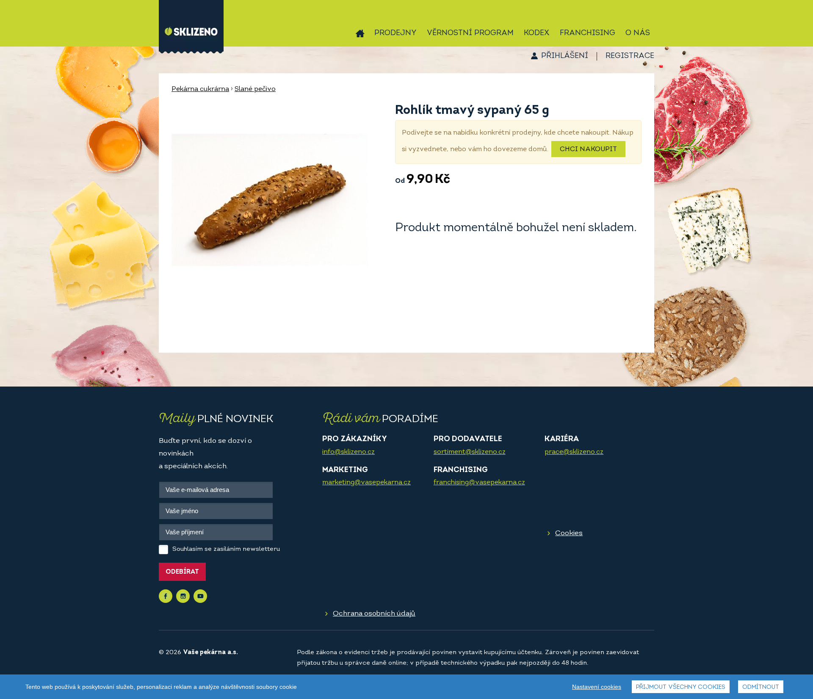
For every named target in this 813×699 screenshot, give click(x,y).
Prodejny (395, 33)
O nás (637, 33)
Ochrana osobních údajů (374, 613)
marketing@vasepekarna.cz (366, 482)
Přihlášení (564, 56)
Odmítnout (760, 687)
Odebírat (182, 572)
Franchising (587, 33)
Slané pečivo (255, 89)
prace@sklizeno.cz (574, 452)
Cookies (569, 533)
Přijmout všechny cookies (680, 687)
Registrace (630, 56)
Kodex (537, 33)
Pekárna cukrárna (200, 89)
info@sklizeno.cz (348, 452)
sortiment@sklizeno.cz (470, 452)
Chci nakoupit (588, 149)
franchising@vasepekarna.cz (479, 482)
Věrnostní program (470, 33)
